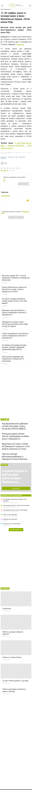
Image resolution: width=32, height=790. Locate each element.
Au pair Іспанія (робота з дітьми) (15, 681)
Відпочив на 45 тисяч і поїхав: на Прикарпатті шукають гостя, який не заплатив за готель (16, 446)
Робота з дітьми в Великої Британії (12, 633)
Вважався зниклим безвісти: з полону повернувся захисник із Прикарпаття (14, 312)
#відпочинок (22, 157)
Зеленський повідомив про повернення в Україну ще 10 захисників (13, 359)
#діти (16, 157)
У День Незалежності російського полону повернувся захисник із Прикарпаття (15, 335)
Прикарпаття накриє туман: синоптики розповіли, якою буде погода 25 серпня (15, 324)
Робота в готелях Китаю (11, 657)
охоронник (6, 608)
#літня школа (11, 157)
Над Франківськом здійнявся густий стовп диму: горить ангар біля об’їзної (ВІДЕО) (15, 426)
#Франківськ (4, 157)
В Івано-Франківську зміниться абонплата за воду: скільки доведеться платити (14, 289)
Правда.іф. (20, 44)
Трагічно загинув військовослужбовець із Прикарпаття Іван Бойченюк (14, 456)
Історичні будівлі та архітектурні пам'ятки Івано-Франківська (14, 476)
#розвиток (3, 158)
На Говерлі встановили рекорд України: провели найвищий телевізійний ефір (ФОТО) (14, 347)
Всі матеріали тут (16, 488)
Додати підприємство (16, 529)
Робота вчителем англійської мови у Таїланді (14, 690)
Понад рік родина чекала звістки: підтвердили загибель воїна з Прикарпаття (15, 436)
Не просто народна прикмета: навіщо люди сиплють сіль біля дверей (14, 301)
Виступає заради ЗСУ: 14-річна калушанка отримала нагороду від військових (15, 278)
